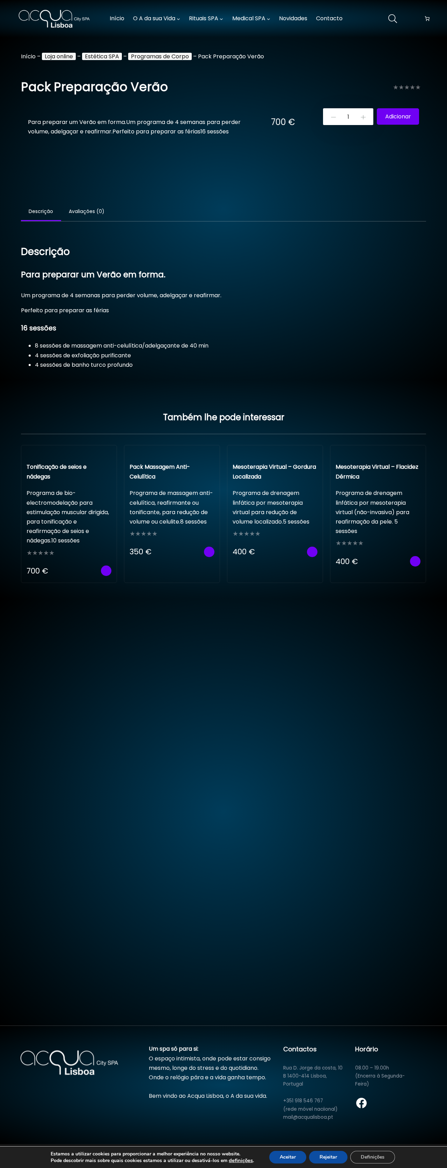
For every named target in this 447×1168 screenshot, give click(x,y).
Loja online (59, 56)
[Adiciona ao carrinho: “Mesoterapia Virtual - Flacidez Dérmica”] (415, 561)
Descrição (41, 211)
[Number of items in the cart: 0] (427, 19)
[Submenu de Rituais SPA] (221, 19)
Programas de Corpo (160, 56)
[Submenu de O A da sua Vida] (178, 19)
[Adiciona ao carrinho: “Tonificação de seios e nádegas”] (106, 570)
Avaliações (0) (86, 211)
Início (28, 56)
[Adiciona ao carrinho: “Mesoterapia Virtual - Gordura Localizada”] (312, 552)
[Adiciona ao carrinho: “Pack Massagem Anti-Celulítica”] (209, 552)
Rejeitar (328, 1157)
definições (241, 1160)
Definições (372, 1157)
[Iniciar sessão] (364, 19)
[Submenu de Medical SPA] (268, 19)
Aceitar (288, 1157)
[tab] (41, 212)
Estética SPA (102, 56)
